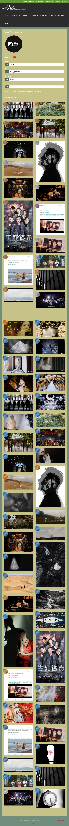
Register (52, 1)
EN (62, 1)
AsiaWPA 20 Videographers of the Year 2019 (26, 91)
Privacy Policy (61, 820)
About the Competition (40, 15)
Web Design (31, 823)
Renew (58, 1)
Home (6, 15)
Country (7, 58)
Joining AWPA (27, 15)
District (7, 61)
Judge (51, 15)
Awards (7, 23)
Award (7, 91)
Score (7, 84)
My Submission (59, 15)
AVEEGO (38, 823)
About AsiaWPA (15, 15)
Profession (8, 76)
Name (7, 69)
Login (48, 1)
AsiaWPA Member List (28, 1)
